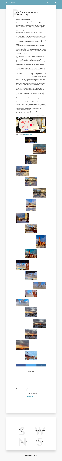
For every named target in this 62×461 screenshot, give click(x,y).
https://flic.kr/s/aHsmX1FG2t (28, 134)
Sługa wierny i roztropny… (40, 441)
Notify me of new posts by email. (32, 393)
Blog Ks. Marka (41, 2)
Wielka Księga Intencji (48, 2)
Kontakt (53, 2)
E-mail (27, 388)
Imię (17, 388)
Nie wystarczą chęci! (22, 441)
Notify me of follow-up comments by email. (32, 391)
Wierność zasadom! (39, 430)
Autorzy (37, 2)
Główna (33, 2)
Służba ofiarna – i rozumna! (22, 430)
